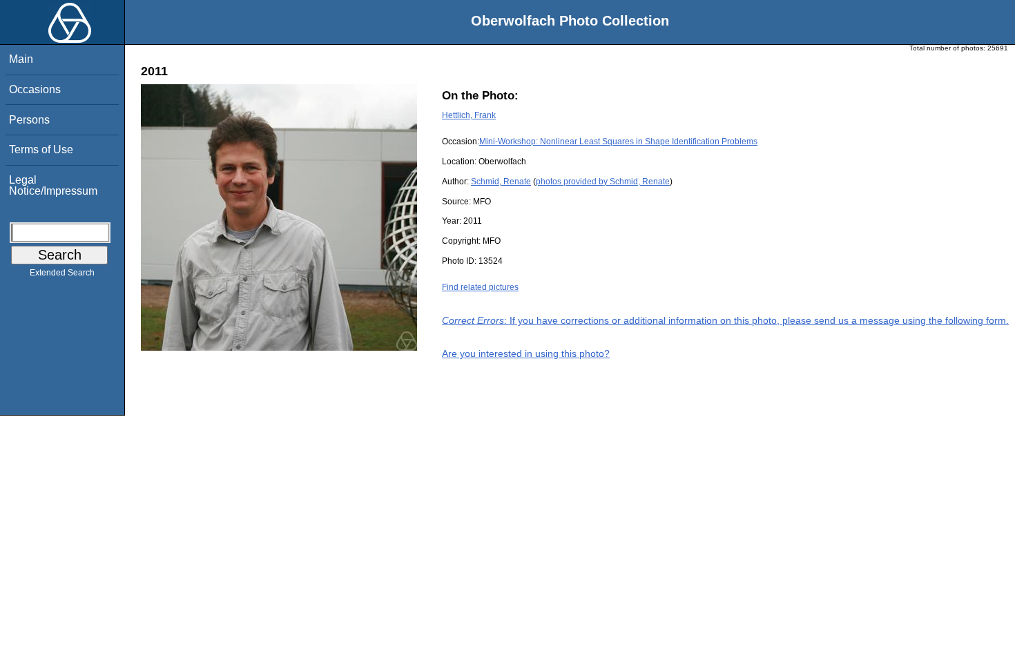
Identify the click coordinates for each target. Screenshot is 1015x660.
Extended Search (62, 273)
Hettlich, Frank (469, 115)
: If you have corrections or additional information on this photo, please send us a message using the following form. (725, 320)
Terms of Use (41, 149)
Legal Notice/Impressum (53, 185)
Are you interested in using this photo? (526, 353)
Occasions (35, 89)
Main (21, 59)
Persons (29, 120)
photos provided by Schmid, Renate (603, 181)
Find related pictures (480, 287)
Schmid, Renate (501, 181)
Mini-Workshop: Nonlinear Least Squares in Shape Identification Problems (618, 141)
